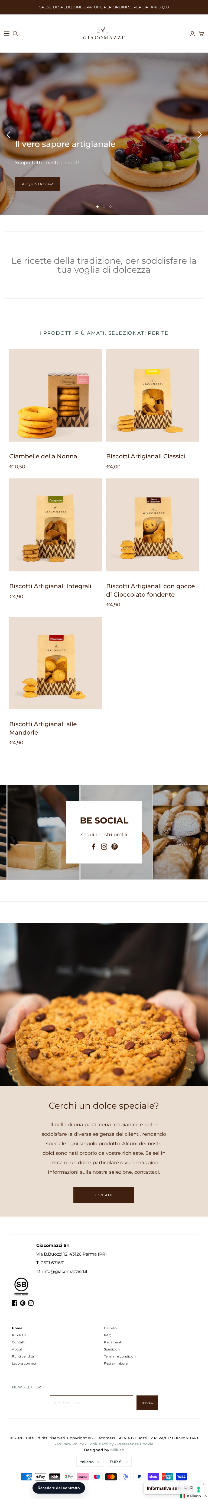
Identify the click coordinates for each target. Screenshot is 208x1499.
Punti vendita (23, 1356)
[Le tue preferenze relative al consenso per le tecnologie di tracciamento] (198, 1489)
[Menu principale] (6, 33)
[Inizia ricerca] (15, 33)
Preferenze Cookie (135, 1444)
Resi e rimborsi (116, 1363)
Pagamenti (113, 1342)
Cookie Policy (100, 1444)
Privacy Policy (70, 1444)
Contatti (18, 1342)
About (17, 1349)
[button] (194, 1496)
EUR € (116, 1461)
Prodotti (19, 1335)
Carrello (110, 1328)
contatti (103, 1195)
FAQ (107, 1335)
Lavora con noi (24, 1363)
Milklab (117, 1449)
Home (17, 1328)
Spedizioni (112, 1349)
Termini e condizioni (120, 1356)
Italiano (86, 1461)
